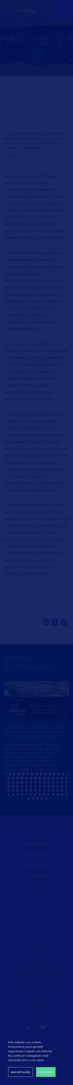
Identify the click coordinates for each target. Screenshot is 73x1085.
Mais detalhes (20, 1072)
